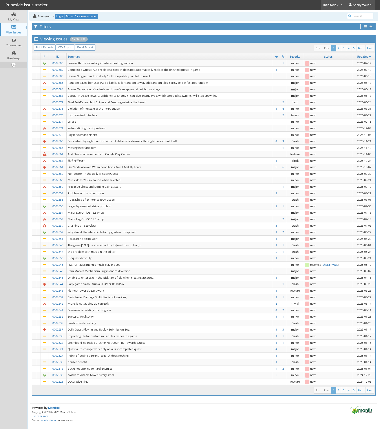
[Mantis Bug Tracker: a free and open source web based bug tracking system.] (361, 410)
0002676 (57, 109)
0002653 (57, 219)
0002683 (57, 96)
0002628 (57, 343)
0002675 (57, 115)
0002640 (57, 245)
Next (361, 48)
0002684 (57, 89)
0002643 (57, 291)
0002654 (57, 212)
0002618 (57, 369)
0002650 (57, 258)
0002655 (57, 206)
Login (59, 16)
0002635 (57, 336)
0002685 (57, 83)
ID (57, 56)
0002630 (57, 375)
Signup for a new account (81, 16)
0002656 (57, 200)
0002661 (57, 167)
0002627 (57, 356)
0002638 (57, 323)
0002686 (57, 76)
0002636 (57, 316)
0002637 (57, 329)
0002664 (57, 154)
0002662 (57, 174)
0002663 (57, 161)
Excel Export (85, 47)
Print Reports (44, 47)
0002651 (57, 239)
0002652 (57, 232)
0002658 (57, 193)
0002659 (57, 187)
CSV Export (65, 47)
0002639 (57, 225)
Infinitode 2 (331, 5)
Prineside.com (40, 416)
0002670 (57, 135)
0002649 (57, 271)
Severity (295, 56)
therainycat (330, 265)
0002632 (57, 297)
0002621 (57, 349)
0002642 (57, 303)
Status (328, 56)
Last (369, 48)
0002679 (57, 102)
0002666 (57, 141)
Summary (74, 56)
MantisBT (54, 408)
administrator (49, 420)
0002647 (57, 252)
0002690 (57, 63)
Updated (362, 56)
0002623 (57, 382)
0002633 (57, 362)
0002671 (57, 128)
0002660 (57, 180)
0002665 (57, 148)
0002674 (57, 122)
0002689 (57, 70)
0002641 (57, 310)
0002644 (57, 284)
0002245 (57, 265)
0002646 (57, 278)
